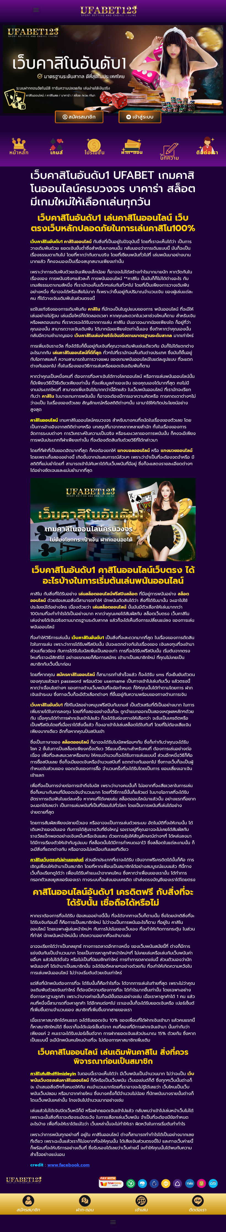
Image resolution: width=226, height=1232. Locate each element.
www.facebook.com (68, 1165)
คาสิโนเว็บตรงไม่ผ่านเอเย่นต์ (57, 860)
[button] (36, 9)
